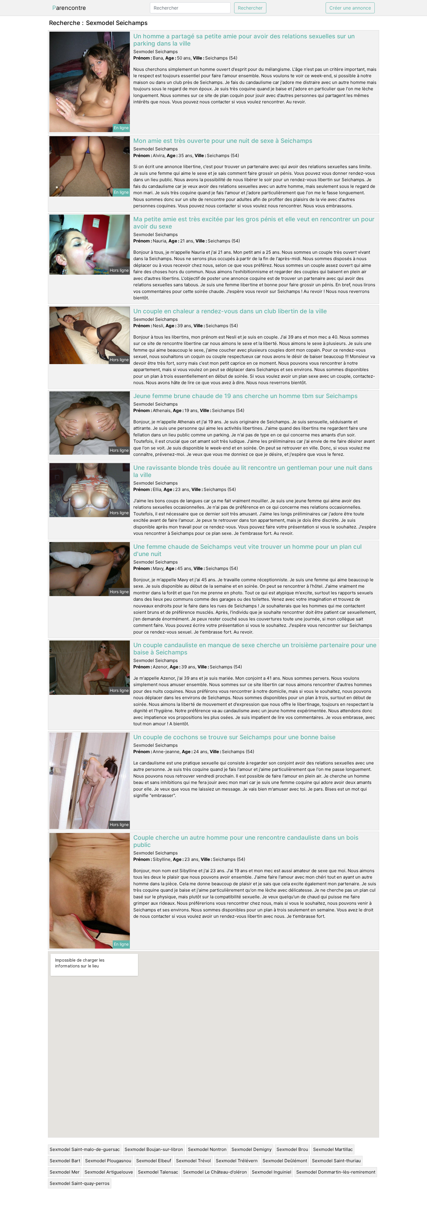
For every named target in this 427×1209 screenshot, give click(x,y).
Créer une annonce (350, 8)
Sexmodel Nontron (207, 1149)
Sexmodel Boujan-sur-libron (154, 1149)
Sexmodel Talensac (158, 1172)
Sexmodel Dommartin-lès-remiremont (335, 1172)
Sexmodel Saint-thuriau (336, 1160)
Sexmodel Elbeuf (153, 1160)
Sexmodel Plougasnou (108, 1160)
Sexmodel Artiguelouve (109, 1172)
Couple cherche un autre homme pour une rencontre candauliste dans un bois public (245, 841)
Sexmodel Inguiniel (271, 1172)
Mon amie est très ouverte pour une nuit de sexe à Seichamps (222, 140)
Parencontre (69, 7)
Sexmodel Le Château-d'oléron (215, 1172)
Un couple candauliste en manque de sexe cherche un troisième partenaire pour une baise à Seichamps (254, 648)
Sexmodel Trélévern (237, 1160)
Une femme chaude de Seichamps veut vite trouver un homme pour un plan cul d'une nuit (247, 550)
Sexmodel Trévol (193, 1160)
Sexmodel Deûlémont (285, 1160)
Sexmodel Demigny (252, 1149)
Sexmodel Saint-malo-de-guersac (85, 1149)
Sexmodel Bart (65, 1160)
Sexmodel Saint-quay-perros (80, 1183)
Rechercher (250, 8)
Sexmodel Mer (65, 1172)
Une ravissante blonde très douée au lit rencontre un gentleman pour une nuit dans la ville (252, 471)
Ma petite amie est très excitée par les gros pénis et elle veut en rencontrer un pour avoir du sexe (253, 222)
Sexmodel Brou (292, 1149)
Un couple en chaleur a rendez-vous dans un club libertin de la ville (230, 311)
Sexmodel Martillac (333, 1149)
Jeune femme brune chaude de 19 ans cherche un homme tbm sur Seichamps (245, 396)
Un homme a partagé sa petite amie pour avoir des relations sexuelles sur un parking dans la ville (244, 40)
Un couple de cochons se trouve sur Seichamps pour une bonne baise (234, 737)
